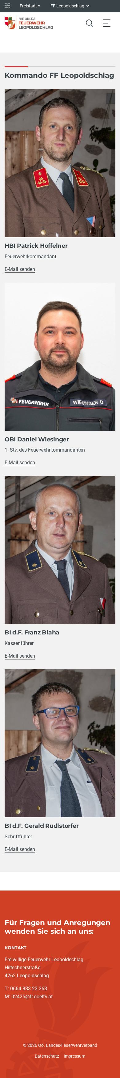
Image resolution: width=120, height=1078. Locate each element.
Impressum (74, 1056)
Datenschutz (47, 1056)
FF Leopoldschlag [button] (67, 5)
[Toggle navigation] (106, 23)
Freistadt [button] (28, 5)
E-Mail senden (20, 269)
